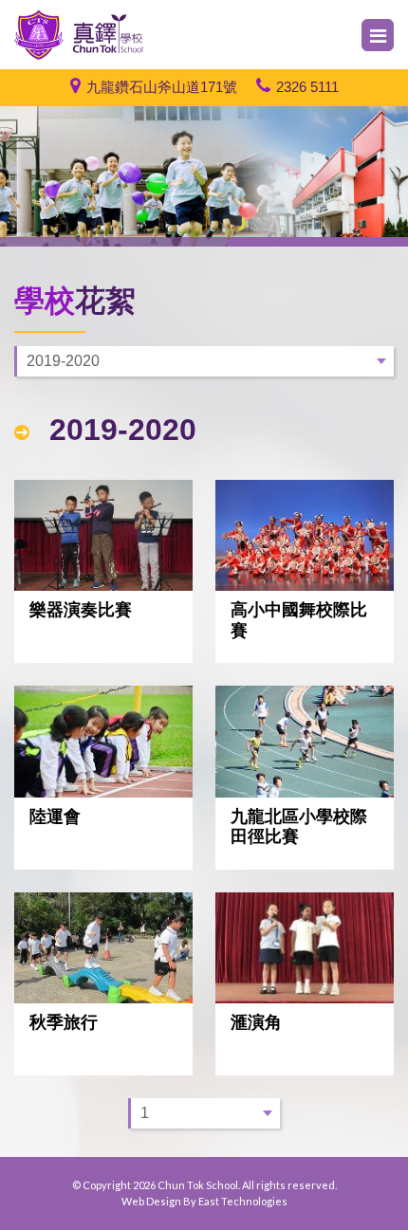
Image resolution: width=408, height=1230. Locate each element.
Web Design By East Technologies (204, 1201)
